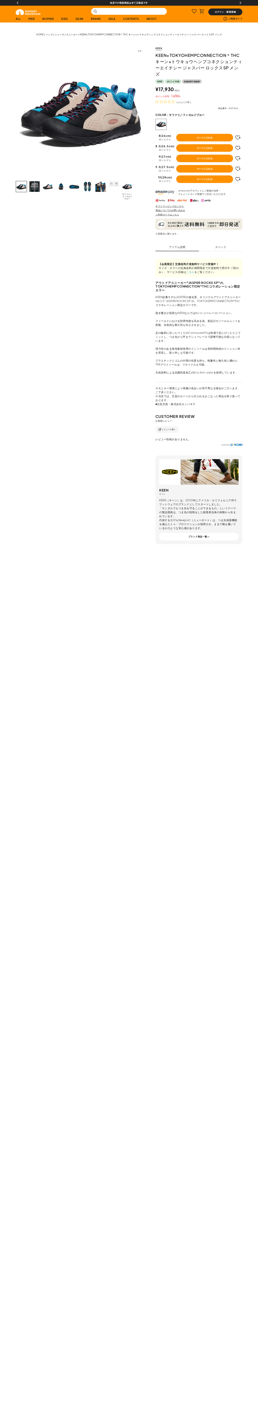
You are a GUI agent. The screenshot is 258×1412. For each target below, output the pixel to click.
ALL (18, 18)
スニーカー (72, 34)
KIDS (64, 18)
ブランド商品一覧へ (199, 536)
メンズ (49, 34)
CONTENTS (131, 18)
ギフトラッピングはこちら (169, 206)
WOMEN (48, 18)
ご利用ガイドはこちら (167, 214)
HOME (40, 34)
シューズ (59, 34)
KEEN (158, 48)
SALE (112, 18)
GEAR (79, 18)
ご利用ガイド (235, 18)
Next (240, 3)
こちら (190, 272)
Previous (17, 3)
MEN (31, 18)
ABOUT (151, 18)
